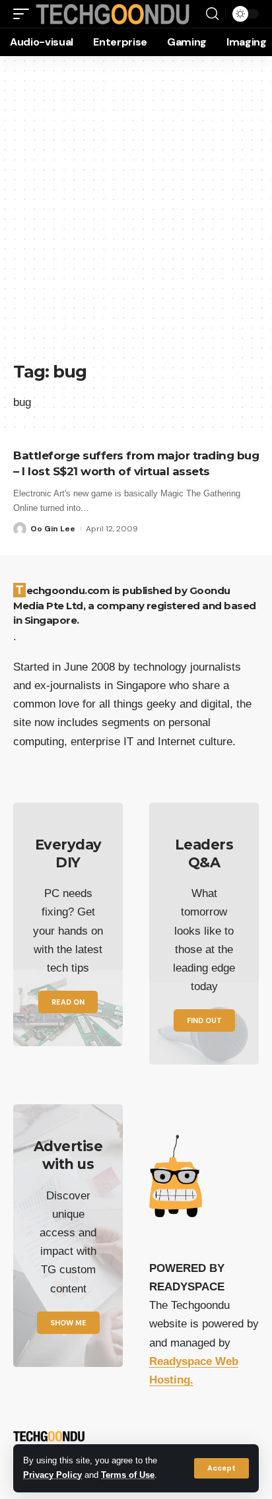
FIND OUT (204, 1020)
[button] (221, 1468)
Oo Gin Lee (52, 528)
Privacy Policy (52, 1475)
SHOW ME (68, 1322)
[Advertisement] (136, 215)
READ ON (68, 1002)
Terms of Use (127, 1475)
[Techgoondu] (113, 14)
